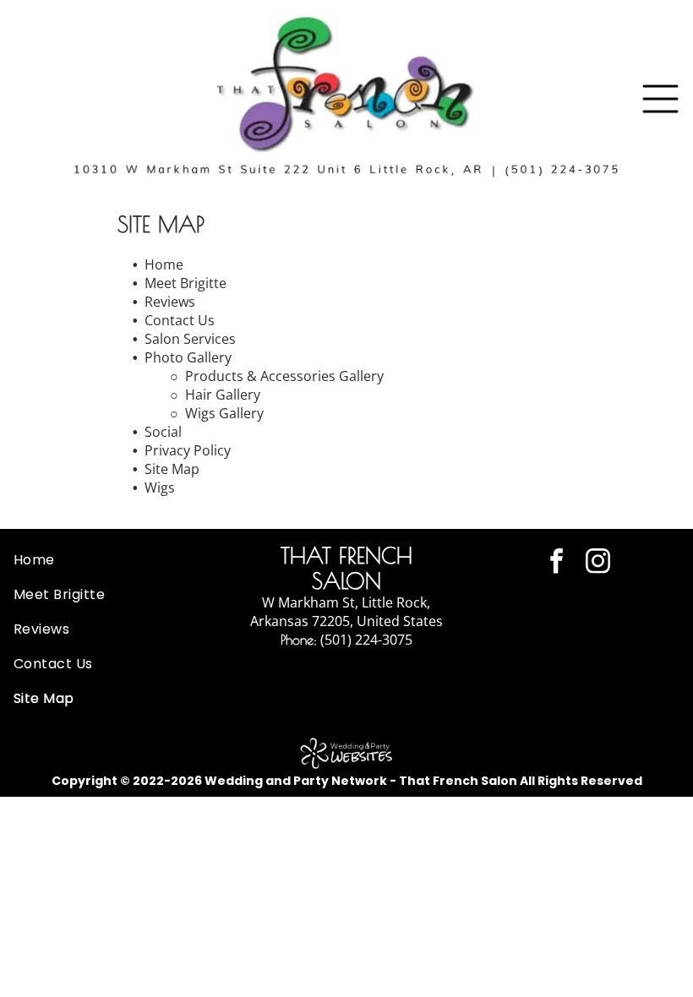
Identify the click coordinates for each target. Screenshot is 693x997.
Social (163, 431)
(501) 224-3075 (366, 639)
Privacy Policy (188, 450)
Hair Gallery (222, 394)
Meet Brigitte (185, 283)
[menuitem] (115, 559)
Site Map (172, 469)
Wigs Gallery (224, 413)
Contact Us (180, 320)
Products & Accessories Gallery (284, 376)
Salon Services (190, 339)
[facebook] (556, 563)
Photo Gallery (188, 357)
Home (164, 264)
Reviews (170, 301)
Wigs (160, 487)
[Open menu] (660, 99)
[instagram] (597, 563)
